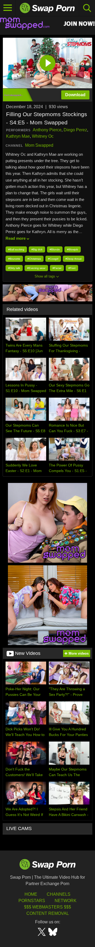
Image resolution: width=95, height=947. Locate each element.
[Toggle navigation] (8, 8)
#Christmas (34, 258)
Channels (58, 894)
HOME (31, 894)
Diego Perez (75, 130)
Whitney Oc (43, 136)
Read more (16, 238)
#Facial (57, 268)
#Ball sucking (16, 249)
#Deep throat (73, 258)
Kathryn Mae (18, 136)
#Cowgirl (53, 258)
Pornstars (31, 900)
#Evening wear (36, 268)
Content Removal (47, 913)
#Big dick (36, 249)
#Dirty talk (14, 268)
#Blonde (55, 249)
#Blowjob (72, 249)
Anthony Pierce (47, 130)
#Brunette (14, 258)
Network (66, 900)
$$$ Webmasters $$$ (47, 907)
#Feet (71, 268)
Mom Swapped (39, 145)
